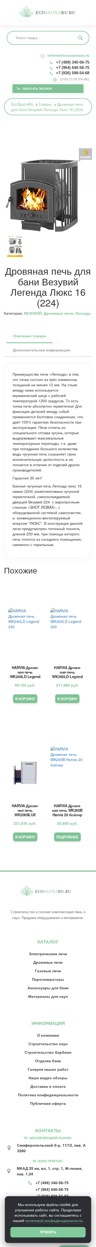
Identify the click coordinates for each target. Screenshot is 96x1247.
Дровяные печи (58, 313)
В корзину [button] (25, 698)
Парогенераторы (48, 979)
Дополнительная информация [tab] (41, 349)
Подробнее (67, 836)
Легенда (82, 313)
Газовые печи (48, 970)
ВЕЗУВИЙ (33, 313)
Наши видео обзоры (48, 1077)
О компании (48, 1035)
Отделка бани (48, 1060)
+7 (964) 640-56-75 (72, 67)
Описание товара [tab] (29, 335)
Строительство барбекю (48, 1052)
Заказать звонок (37, 89)
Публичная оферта (48, 1103)
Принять (48, 1231)
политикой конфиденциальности (53, 1220)
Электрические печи (48, 953)
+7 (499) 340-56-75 (72, 62)
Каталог (48, 941)
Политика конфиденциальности (48, 1094)
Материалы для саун (48, 996)
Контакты (48, 1130)
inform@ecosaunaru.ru (68, 55)
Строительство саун (48, 1043)
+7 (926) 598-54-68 (72, 73)
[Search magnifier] (80, 38)
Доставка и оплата (48, 1086)
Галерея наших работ (48, 1069)
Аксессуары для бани (48, 987)
